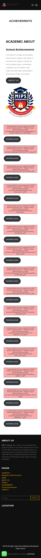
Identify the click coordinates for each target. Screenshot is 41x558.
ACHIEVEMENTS (7, 485)
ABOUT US (5, 480)
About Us (13, 80)
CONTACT (5, 490)
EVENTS (4, 482)
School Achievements (9, 487)
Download (12, 139)
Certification (6, 473)
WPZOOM (30, 554)
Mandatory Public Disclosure (11, 475)
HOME (4, 478)
